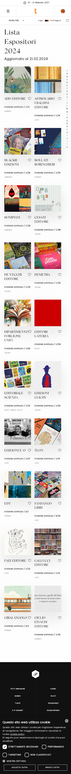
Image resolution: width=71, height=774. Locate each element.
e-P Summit (17, 710)
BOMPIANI (12, 217)
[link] (63, 11)
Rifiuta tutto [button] (52, 767)
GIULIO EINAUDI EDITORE (41, 622)
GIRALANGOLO (15, 618)
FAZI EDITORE (15, 561)
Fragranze (53, 703)
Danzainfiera (53, 710)
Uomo (53, 688)
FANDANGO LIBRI (43, 506)
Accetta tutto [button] (20, 767)
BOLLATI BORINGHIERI (44, 162)
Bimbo (18, 696)
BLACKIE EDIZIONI (11, 162)
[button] (35, 761)
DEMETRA (42, 275)
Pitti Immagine (18, 688)
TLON (38, 450)
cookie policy (17, 734)
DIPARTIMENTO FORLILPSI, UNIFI (16, 336)
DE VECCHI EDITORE (13, 277)
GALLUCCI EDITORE (42, 563)
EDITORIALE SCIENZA (13, 395)
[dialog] (35, 745)
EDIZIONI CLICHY (41, 395)
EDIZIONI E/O (15, 450)
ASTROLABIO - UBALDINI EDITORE (45, 103)
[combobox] (66, 721)
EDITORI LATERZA (41, 334)
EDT (7, 503)
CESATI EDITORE (41, 220)
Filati (53, 696)
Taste (18, 703)
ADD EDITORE (15, 99)
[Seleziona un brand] (35, 11)
